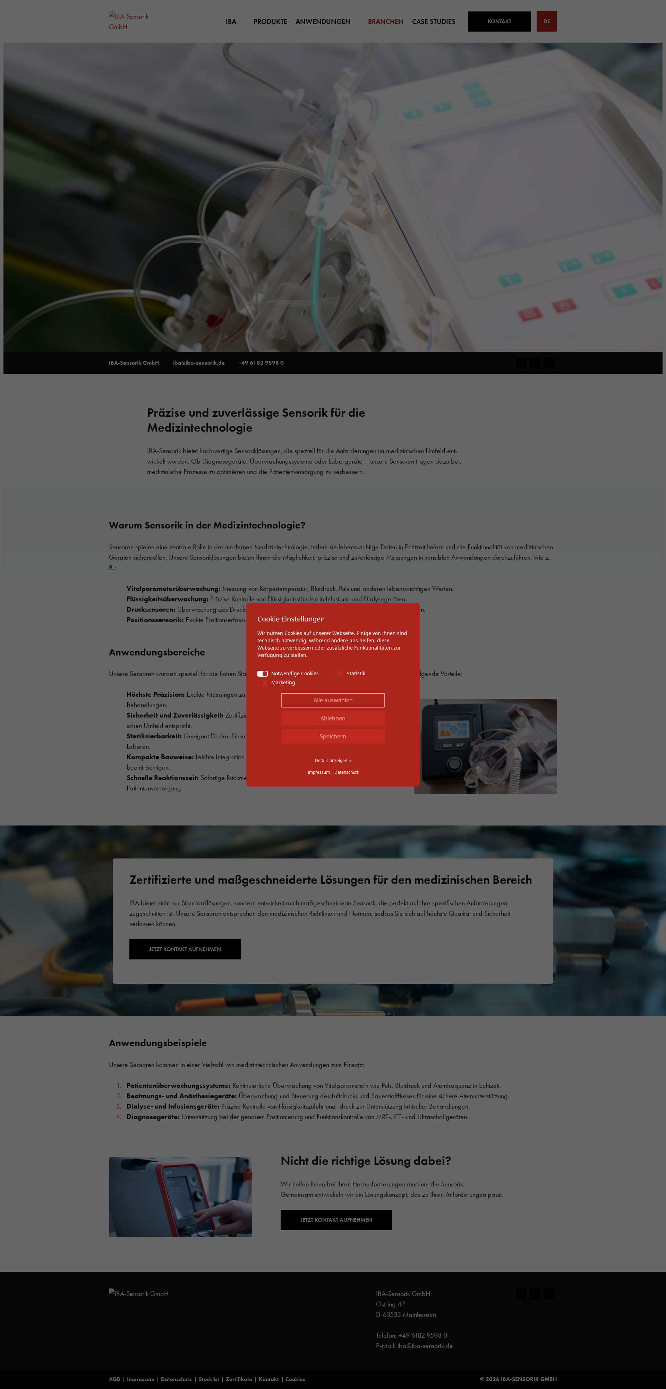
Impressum (319, 772)
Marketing (283, 682)
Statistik (356, 673)
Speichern (333, 736)
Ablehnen (333, 718)
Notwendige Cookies (295, 673)
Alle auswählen (333, 700)
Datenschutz (346, 772)
